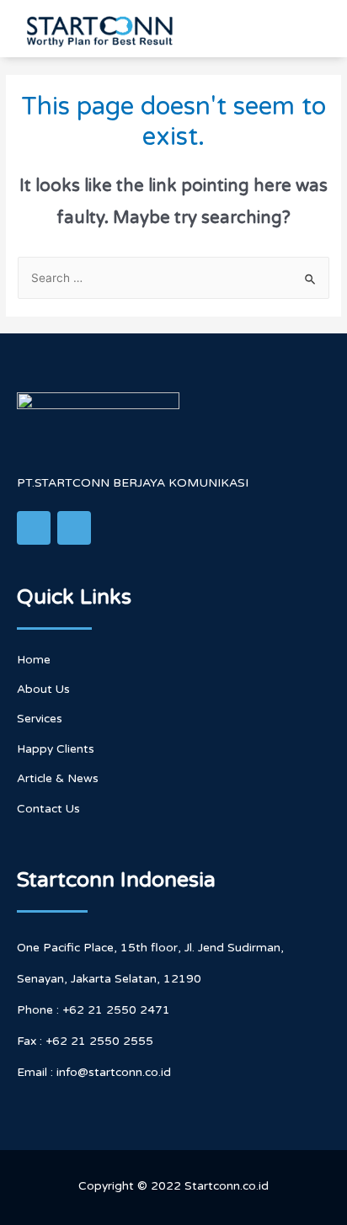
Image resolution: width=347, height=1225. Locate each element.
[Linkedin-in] (34, 528)
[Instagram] (74, 528)
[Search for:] (173, 278)
